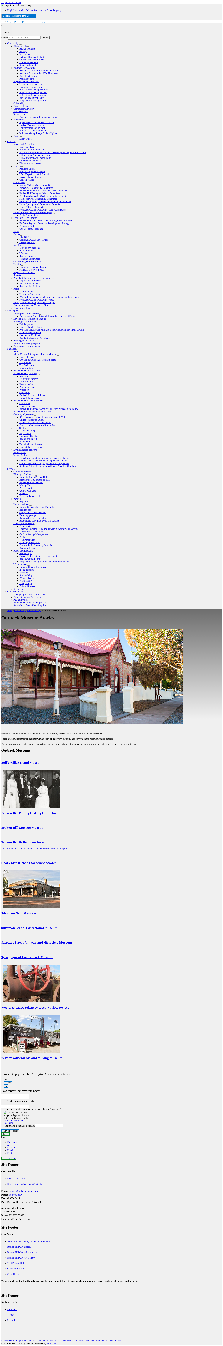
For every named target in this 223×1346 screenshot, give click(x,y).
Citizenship (18, 103)
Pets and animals (21, 504)
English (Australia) (34, 10)
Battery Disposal (27, 586)
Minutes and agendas (29, 248)
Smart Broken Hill (28, 65)
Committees (19, 182)
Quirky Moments (27, 490)
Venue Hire (24, 441)
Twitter (10, 1315)
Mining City (25, 485)
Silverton (23, 493)
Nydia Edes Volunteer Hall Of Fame (36, 122)
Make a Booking (27, 430)
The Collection (26, 365)
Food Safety (25, 526)
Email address (17, 1101)
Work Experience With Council (34, 174)
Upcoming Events (28, 436)
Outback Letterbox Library (32, 395)
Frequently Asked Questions (33, 100)
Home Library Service (30, 398)
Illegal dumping (26, 569)
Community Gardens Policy (32, 267)
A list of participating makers (33, 95)
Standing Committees (29, 258)
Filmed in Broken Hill (30, 496)
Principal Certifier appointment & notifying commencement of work (51, 329)
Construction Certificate (30, 327)
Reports (17, 275)
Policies (17, 264)
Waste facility (25, 580)
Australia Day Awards (24, 68)
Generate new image (13, 1120)
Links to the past (27, 406)
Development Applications (26, 313)
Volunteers (18, 119)
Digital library (26, 381)
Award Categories (28, 76)
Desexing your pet (28, 515)
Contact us (24, 392)
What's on (24, 389)
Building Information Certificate (34, 338)
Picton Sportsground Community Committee (40, 204)
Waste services (20, 564)
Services (11, 469)
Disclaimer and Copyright (13, 1340)
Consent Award (26, 179)
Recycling (24, 572)
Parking (17, 499)
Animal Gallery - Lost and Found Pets (37, 507)
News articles (19, 114)
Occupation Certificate (30, 335)
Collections (24, 403)
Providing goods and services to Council (32, 278)
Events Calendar (21, 106)
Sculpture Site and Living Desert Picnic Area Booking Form (48, 466)
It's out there (25, 54)
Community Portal (22, 471)
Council (11, 141)
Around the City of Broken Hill (34, 479)
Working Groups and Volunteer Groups (32, 305)
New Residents (20, 111)
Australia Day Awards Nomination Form (38, 70)
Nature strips (25, 553)
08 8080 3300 (15, 1194)
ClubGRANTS (26, 237)
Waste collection (27, 578)
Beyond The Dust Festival (26, 81)
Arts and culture (27, 48)
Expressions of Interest (30, 280)
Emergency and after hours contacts (30, 594)
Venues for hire (20, 455)
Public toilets (19, 452)
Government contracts (30, 160)
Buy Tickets (25, 433)
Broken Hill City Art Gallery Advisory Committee (43, 190)
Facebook (12, 1309)
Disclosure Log (26, 147)
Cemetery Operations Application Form (38, 425)
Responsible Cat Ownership (32, 518)
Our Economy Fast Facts (31, 228)
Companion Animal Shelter (32, 512)
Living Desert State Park (25, 449)
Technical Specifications (31, 444)
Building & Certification (25, 321)
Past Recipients (26, 78)
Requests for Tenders (29, 286)
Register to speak (27, 256)
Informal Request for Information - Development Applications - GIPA (52, 152)
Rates (16, 289)
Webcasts (23, 253)
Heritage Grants (27, 242)
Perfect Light (25, 488)
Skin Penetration (27, 539)
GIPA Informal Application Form (35, 158)
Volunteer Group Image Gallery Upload (38, 133)
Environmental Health (23, 523)
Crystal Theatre (26, 357)
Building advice (27, 324)
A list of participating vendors (33, 89)
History (23, 51)
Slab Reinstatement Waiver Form (35, 422)
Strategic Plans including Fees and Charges (34, 302)
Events (16, 136)
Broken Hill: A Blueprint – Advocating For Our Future (45, 220)
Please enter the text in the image (19, 1125)
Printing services (27, 387)
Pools (22, 537)
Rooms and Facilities (29, 439)
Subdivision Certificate (30, 332)
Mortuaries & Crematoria (31, 531)
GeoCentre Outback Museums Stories (37, 359)
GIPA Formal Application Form (34, 155)
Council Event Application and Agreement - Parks (43, 460)
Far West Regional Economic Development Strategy (44, 223)
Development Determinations (27, 346)
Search (4, 37)
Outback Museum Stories (31, 59)
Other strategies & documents (27, 261)
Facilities (11, 349)
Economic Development (25, 218)
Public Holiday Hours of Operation (30, 602)
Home (9, 610)
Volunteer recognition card (32, 128)
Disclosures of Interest (30, 163)
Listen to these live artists (31, 84)
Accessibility (53, 1340)
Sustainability (25, 575)
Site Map (119, 1340)
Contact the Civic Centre (31, 447)
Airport (16, 351)
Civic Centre (19, 428)
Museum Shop (26, 368)
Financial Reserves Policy (31, 269)
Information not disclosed (31, 149)
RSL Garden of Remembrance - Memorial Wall (42, 417)
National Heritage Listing (31, 57)
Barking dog (25, 509)
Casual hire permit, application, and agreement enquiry (45, 458)
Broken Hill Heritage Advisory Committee (39, 193)
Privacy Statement (36, 1340)
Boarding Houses (27, 548)
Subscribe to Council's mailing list (29, 605)
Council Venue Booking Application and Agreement (44, 463)
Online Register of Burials (31, 419)
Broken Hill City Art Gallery (27, 370)
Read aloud (9, 1123)
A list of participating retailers (33, 92)
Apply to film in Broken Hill (33, 477)
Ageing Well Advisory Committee (35, 185)
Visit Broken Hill (15, 1263)
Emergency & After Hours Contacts (24, 1184)
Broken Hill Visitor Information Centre (32, 411)
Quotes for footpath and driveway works (38, 556)
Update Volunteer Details (31, 125)
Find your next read (28, 379)
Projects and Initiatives (24, 272)
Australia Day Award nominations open (38, 117)
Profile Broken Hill (28, 62)
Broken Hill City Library (25, 373)
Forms (16, 231)
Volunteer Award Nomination (33, 130)
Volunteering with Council (32, 171)
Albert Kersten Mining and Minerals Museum (35, 354)
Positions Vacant (27, 168)
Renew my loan (27, 384)
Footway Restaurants (29, 542)
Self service (18, 589)
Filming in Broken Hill (24, 474)
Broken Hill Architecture (31, 482)
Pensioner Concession (30, 294)
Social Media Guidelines (72, 1340)
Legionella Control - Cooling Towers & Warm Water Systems (48, 529)
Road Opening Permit (29, 559)
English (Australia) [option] (26, 22)
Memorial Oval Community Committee (38, 198)
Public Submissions (28, 215)
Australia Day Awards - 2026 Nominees (38, 73)
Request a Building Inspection (27, 343)
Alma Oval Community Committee (36, 188)
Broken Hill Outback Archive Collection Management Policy (48, 409)
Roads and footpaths (23, 550)
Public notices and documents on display (32, 212)
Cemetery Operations (23, 414)
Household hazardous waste (32, 567)
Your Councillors (21, 308)
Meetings (17, 245)
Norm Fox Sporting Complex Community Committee (45, 201)
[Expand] (20, 44)
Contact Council (15, 591)
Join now (23, 376)
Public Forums (26, 250)
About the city (20, 46)
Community (20, 610)
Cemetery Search (15, 1268)
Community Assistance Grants (33, 239)
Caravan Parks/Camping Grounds (35, 545)
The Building (25, 362)
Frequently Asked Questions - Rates (36, 299)
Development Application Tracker (29, 319)
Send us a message (16, 1178)
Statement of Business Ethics (99, 1340)
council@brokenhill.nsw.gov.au (24, 1191)
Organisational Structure (31, 177)
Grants (16, 234)
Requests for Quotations (30, 283)
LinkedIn (11, 1320)
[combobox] (18, 16)
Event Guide (25, 138)
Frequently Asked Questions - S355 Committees (42, 209)
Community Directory (23, 108)
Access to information (23, 144)
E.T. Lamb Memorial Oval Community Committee (43, 196)
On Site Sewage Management (33, 534)
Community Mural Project (31, 87)
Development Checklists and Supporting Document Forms (47, 316)
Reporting (24, 501)
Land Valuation (26, 291)
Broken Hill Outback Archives (28, 400)
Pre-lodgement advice (23, 340)
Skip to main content (11, 2)
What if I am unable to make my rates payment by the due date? (49, 297)
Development (13, 310)
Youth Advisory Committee (32, 207)
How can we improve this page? (20, 1090)
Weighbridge (25, 583)
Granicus (51, 1343)
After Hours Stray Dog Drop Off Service (39, 520)
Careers (17, 166)
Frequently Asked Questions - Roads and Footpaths (44, 561)
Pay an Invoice (20, 600)
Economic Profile (27, 226)
